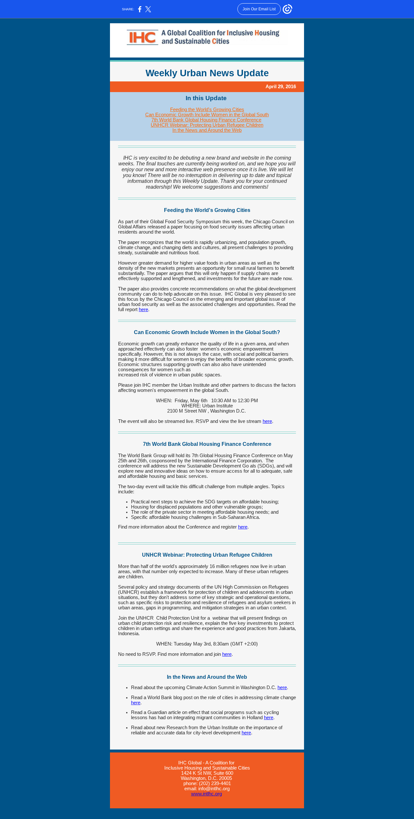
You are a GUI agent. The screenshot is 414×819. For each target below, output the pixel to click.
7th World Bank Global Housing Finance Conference (206, 119)
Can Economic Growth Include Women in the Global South (207, 114)
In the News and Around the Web (207, 130)
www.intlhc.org (206, 793)
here (143, 309)
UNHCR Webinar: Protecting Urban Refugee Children (207, 125)
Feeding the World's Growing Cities (207, 109)
